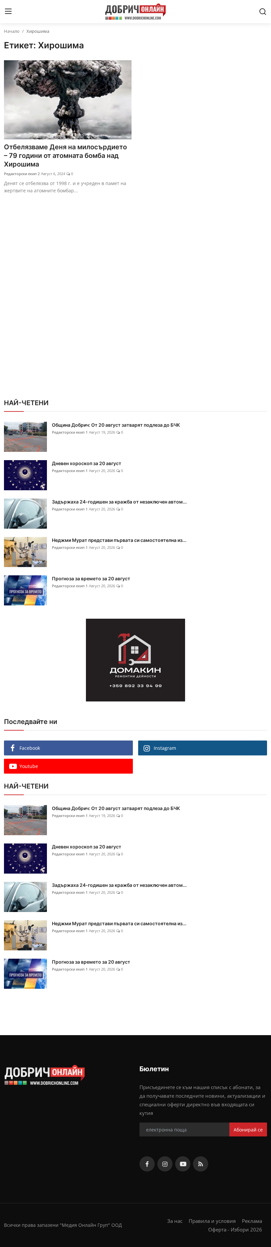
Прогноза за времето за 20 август (91, 578)
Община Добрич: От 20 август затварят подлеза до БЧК (116, 425)
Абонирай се (248, 1130)
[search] (262, 11)
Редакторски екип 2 (22, 173)
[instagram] (165, 1164)
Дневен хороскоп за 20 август (86, 463)
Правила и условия (212, 1221)
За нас (174, 1221)
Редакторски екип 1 (70, 432)
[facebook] (147, 1164)
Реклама (252, 1221)
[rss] (200, 1164)
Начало (11, 31)
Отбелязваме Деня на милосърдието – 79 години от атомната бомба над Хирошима (65, 155)
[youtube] (182, 1164)
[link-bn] (135, 660)
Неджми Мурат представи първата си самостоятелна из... (119, 540)
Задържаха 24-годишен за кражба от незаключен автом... (119, 501)
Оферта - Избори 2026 (235, 1229)
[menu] (8, 11)
